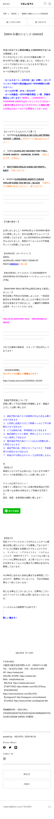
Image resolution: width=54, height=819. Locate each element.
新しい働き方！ (10, 617)
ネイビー (39, 138)
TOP (5, 14)
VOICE (13, 14)
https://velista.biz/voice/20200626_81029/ (22, 380)
